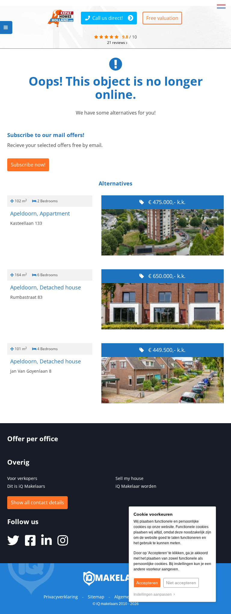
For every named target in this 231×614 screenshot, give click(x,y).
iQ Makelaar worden (136, 486)
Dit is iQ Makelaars (26, 486)
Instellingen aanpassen (154, 594)
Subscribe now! (28, 164)
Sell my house (129, 478)
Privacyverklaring (61, 597)
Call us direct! (107, 18)
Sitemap (96, 597)
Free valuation (162, 18)
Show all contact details (37, 502)
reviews (116, 42)
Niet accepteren (181, 582)
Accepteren (147, 582)
